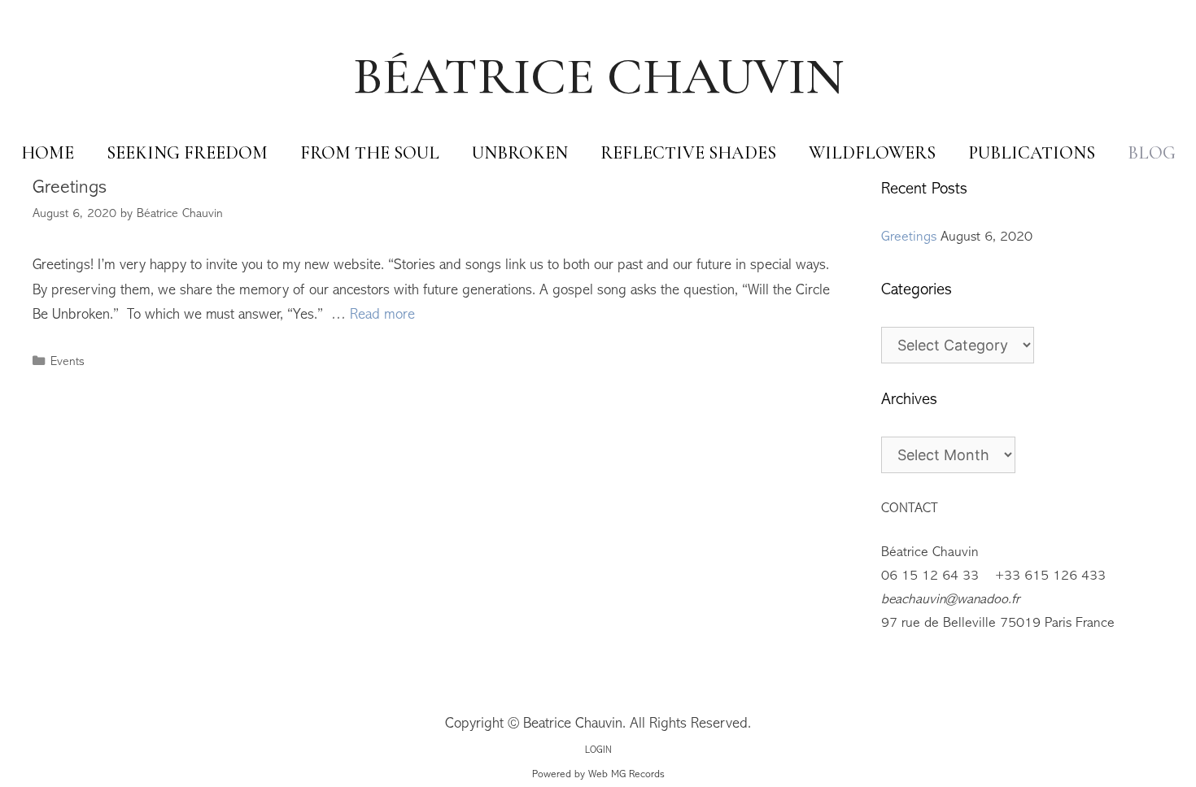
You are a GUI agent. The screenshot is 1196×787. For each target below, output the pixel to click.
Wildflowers (872, 152)
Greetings (70, 188)
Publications (1031, 152)
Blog (1152, 152)
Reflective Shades (688, 152)
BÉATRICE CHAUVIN (598, 76)
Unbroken (520, 152)
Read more (382, 315)
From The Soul (369, 152)
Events (67, 362)
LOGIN (598, 750)
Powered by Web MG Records (598, 775)
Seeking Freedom (187, 152)
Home (47, 152)
